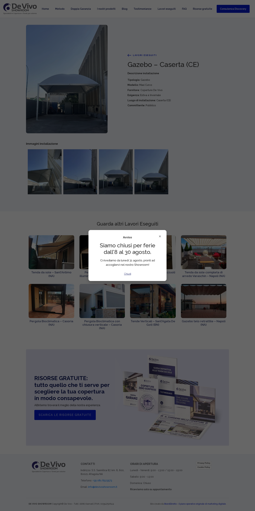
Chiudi (127, 273)
